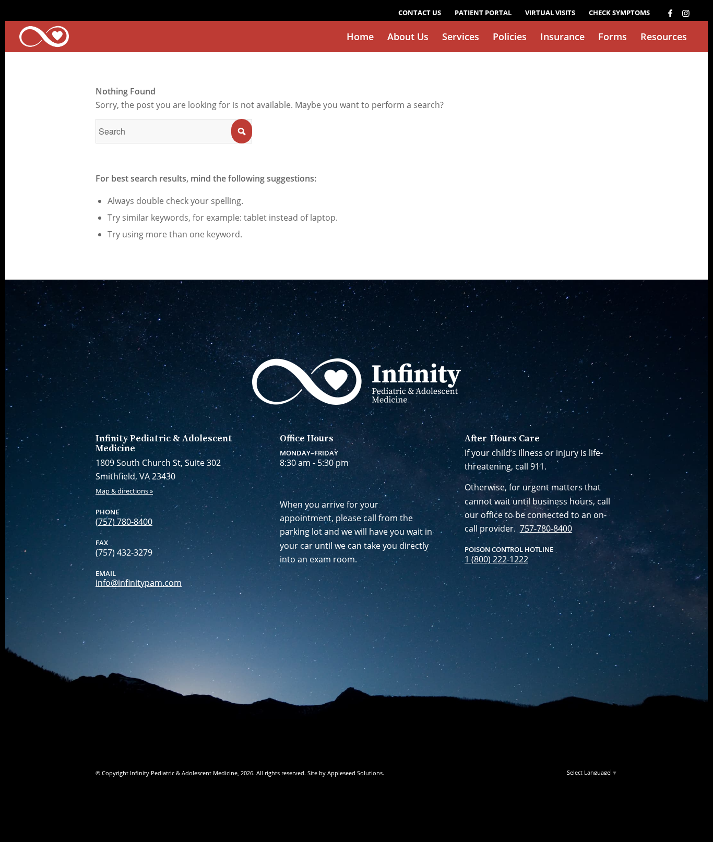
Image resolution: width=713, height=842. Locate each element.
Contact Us (419, 12)
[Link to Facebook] (670, 13)
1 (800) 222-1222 (496, 559)
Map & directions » (124, 491)
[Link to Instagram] (686, 13)
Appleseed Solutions (355, 773)
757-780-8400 (546, 528)
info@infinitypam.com (139, 582)
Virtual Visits (550, 12)
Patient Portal (483, 12)
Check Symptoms (619, 12)
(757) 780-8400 (124, 521)
